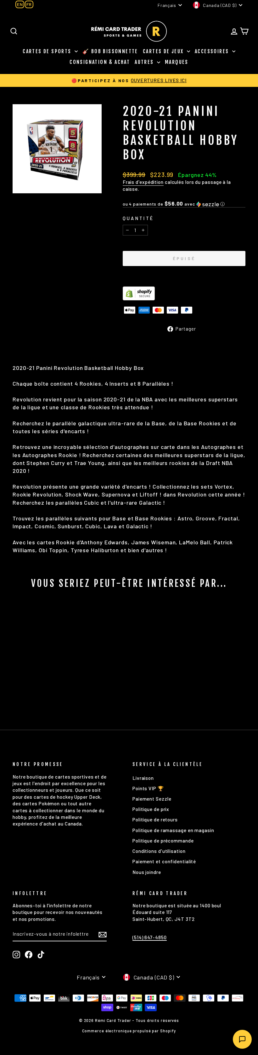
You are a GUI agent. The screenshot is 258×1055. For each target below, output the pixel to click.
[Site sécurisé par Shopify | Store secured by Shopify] (184, 293)
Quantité (138, 218)
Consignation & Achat (100, 62)
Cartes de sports (48, 51)
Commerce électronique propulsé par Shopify (129, 1030)
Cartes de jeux (164, 51)
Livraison (143, 778)
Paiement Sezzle (151, 799)
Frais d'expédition (143, 182)
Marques (176, 62)
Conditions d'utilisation (159, 851)
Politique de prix (150, 809)
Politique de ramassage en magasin (173, 830)
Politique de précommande (163, 840)
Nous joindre (146, 872)
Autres (145, 62)
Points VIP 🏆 (148, 788)
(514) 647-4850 (149, 937)
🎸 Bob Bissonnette (110, 51)
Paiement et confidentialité (164, 861)
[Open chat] (242, 1039)
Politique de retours (155, 819)
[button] (184, 204)
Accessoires (213, 51)
